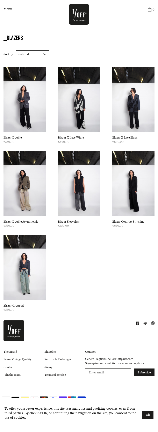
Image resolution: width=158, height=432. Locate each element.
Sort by (8, 54)
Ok (148, 414)
